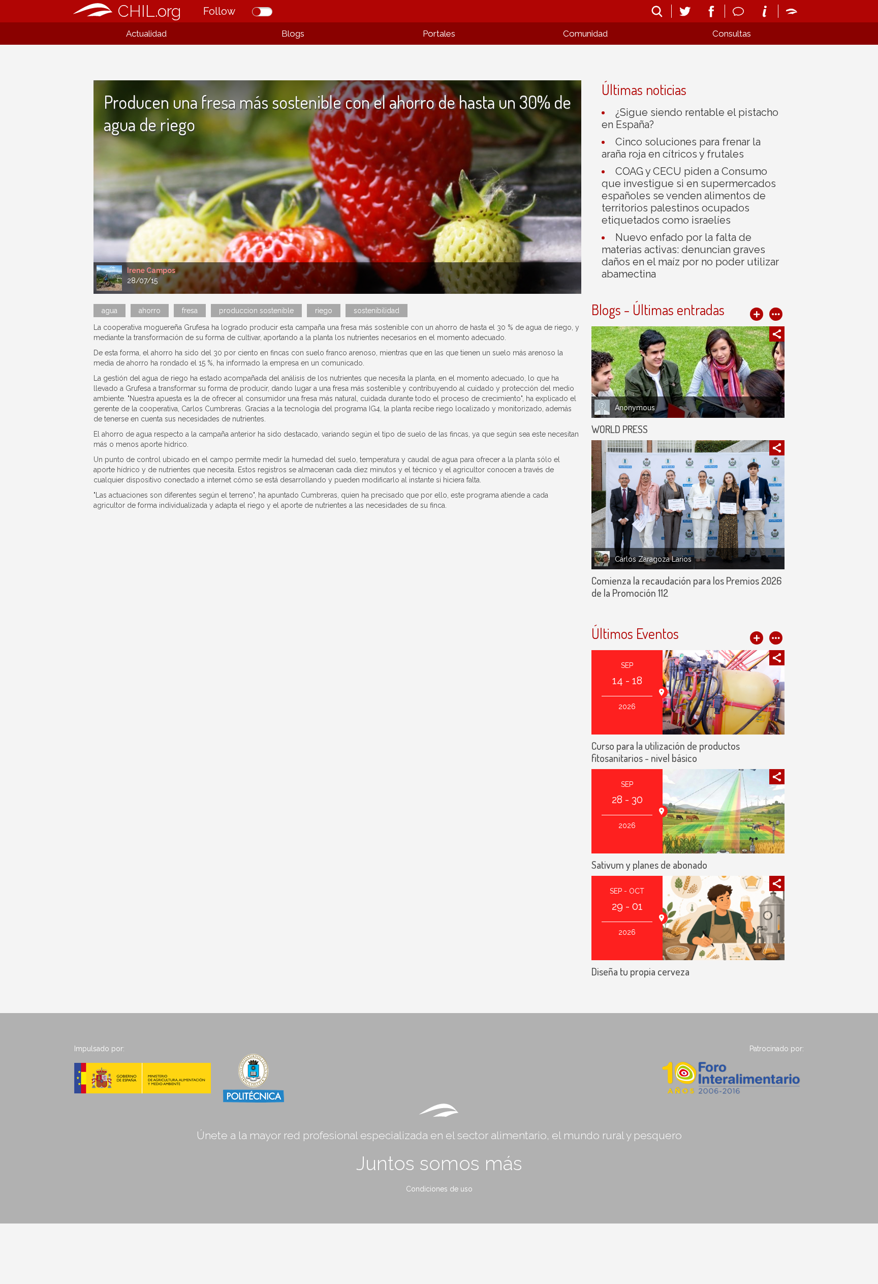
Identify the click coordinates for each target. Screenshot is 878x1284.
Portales (439, 33)
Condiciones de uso (439, 1189)
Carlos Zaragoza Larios (653, 559)
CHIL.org (149, 11)
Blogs (292, 33)
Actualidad (146, 33)
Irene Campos (151, 270)
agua (109, 311)
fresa (190, 311)
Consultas (731, 33)
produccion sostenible (256, 311)
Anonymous (635, 408)
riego (323, 311)
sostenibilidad (376, 311)
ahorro (150, 311)
